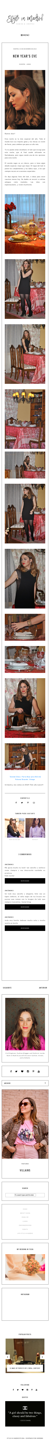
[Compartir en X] (22, 802)
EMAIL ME (25, 1217)
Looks (29, 64)
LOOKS (25, 1221)
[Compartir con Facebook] (16, 802)
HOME (25, 1209)
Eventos (22, 64)
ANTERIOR (43, 987)
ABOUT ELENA (25, 1213)
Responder (25, 881)
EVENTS (25, 1229)
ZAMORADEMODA (25, 1225)
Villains (25, 1170)
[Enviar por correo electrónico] (34, 802)
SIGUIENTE (7, 987)
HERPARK (40, 1438)
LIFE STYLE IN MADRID (25, 1233)
